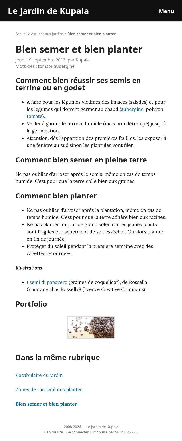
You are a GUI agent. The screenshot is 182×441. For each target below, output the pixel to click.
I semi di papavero (47, 282)
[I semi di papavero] (91, 326)
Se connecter (78, 432)
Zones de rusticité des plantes (49, 389)
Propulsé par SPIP (108, 432)
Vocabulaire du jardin (39, 375)
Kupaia (83, 60)
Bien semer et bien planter (46, 404)
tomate (45, 66)
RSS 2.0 (132, 432)
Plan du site (53, 432)
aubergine (64, 66)
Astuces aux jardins (47, 33)
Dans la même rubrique (58, 357)
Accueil (21, 33)
